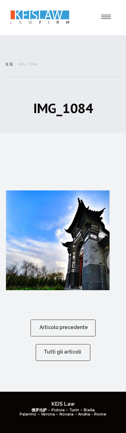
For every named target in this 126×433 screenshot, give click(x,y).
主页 (9, 64)
